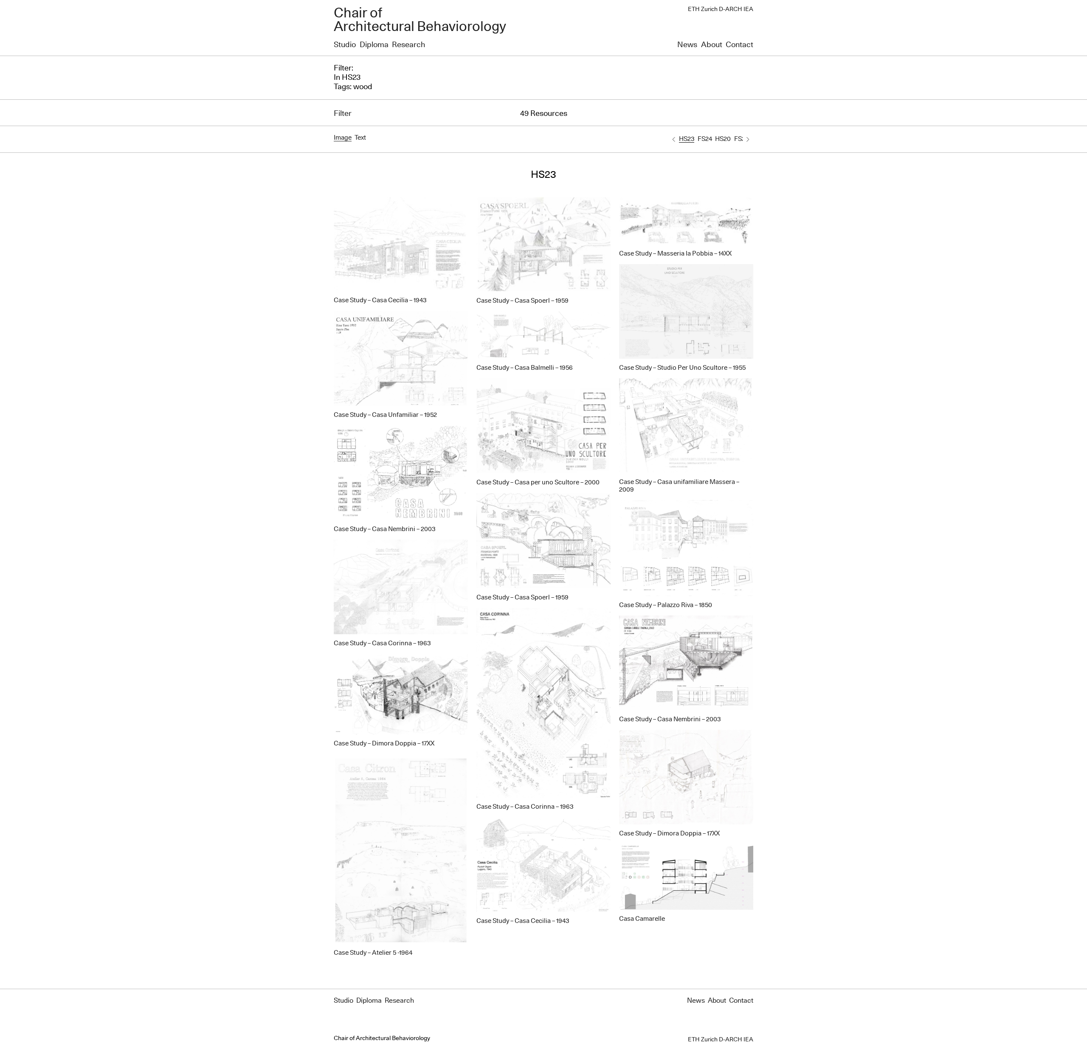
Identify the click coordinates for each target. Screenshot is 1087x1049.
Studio (345, 45)
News (687, 45)
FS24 (705, 139)
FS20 (741, 139)
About (711, 45)
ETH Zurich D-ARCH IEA (720, 9)
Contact (739, 45)
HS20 (723, 139)
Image (343, 138)
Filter (343, 114)
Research (408, 45)
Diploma (374, 45)
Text (360, 138)
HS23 (686, 139)
